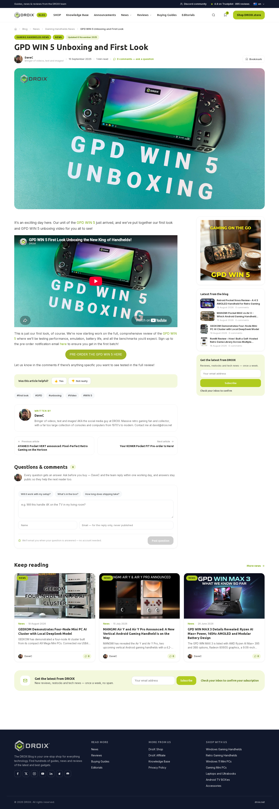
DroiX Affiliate (157, 755)
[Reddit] (59, 773)
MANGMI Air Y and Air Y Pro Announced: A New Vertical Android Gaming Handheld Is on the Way (138, 634)
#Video (72, 395)
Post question (160, 540)
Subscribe (230, 383)
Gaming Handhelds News (60, 28)
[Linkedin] (51, 773)
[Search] (214, 15)
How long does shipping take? (102, 494)
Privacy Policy (157, 767)
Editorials (188, 15)
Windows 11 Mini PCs (219, 761)
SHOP (57, 15)
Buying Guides (167, 15)
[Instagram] (34, 773)
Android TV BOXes (218, 779)
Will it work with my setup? (36, 494)
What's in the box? (68, 494)
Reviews (142, 15)
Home (15, 29)
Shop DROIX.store (249, 15)
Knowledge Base (77, 15)
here (63, 344)
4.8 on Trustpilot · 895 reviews (231, 3)
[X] (26, 773)
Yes (59, 380)
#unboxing (55, 395)
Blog (25, 28)
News (124, 15)
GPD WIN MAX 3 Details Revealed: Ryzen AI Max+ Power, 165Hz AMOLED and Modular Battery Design (220, 634)
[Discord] (67, 773)
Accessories (213, 785)
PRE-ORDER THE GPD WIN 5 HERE (96, 354)
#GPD (38, 395)
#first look (22, 395)
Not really (80, 380)
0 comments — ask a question (135, 58)
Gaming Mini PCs (216, 767)
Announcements (105, 15)
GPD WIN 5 (86, 223)
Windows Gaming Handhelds (224, 749)
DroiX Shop (156, 749)
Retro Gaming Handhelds (221, 755)
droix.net (260, 802)
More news (254, 565)
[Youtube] (42, 773)
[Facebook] (17, 773)
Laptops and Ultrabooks (221, 773)
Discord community (195, 3)
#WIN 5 (87, 395)
